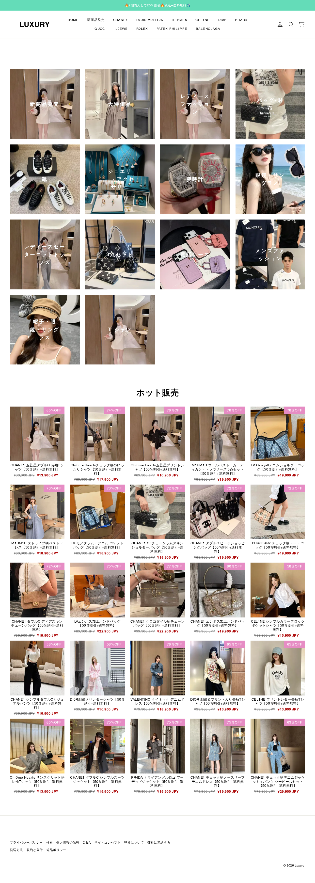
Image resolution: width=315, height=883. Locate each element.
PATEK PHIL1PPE (172, 29)
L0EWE (121, 29)
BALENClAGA (208, 29)
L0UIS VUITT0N (149, 20)
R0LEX (142, 29)
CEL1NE (202, 20)
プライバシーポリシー (26, 842)
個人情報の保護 (67, 842)
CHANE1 (120, 20)
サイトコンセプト (107, 842)
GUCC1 (100, 29)
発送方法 (16, 850)
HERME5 (179, 20)
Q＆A (87, 842)
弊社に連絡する (158, 842)
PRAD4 (241, 20)
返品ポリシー (56, 850)
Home (73, 20)
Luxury (34, 24)
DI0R (222, 20)
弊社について (134, 842)
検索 (49, 842)
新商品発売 (96, 20)
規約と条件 (35, 850)
